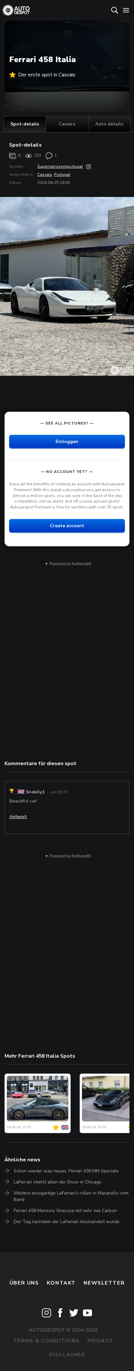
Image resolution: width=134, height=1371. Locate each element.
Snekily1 (35, 792)
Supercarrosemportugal (60, 166)
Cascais (44, 174)
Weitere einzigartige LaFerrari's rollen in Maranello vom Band (71, 1196)
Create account (67, 526)
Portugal (62, 174)
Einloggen (67, 441)
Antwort (18, 817)
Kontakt (61, 1282)
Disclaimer (67, 1354)
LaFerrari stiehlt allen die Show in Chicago (57, 1182)
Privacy (100, 1340)
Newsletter (104, 1282)
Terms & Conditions (46, 1340)
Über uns (24, 1282)
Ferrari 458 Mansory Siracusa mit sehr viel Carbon (65, 1211)
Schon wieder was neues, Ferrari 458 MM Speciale (66, 1171)
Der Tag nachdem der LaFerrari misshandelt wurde (66, 1222)
